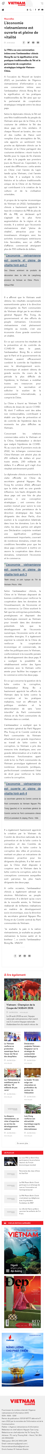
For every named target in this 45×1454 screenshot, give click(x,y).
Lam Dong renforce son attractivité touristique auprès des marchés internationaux (32, 1122)
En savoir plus (22, 1143)
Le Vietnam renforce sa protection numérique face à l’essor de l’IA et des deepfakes (11, 1050)
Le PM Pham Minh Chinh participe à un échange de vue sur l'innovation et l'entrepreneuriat (29, 1186)
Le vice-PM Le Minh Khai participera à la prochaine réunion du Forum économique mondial (29, 1161)
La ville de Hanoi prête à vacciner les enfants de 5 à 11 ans (29, 1211)
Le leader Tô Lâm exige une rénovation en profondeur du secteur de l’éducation (31, 1086)
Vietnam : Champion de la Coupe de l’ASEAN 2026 (20, 1006)
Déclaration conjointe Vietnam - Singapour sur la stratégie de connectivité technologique (32, 1050)
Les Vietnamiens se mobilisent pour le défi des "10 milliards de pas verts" (12, 1085)
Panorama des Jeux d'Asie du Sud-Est (29, 1172)
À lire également (15, 974)
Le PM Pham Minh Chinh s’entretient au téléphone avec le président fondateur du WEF (29, 1199)
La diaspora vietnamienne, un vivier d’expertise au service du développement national (11, 1122)
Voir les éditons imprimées (19, 1223)
